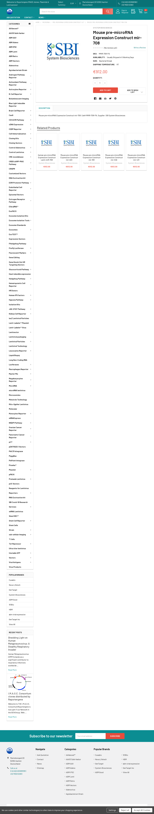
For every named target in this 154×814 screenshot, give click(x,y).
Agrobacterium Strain (18, 70)
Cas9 (11, 115)
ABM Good (13, 600)
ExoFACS (12, 211)
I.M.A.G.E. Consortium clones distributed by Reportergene (19, 696)
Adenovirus (13, 65)
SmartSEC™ (14, 516)
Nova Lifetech (14, 585)
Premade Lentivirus (17, 479)
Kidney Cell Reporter (17, 314)
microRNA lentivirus (17, 390)
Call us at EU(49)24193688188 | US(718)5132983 (18, 771)
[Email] (100, 98)
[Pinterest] (115, 98)
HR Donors (13, 290)
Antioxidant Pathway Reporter (17, 83)
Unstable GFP (14, 553)
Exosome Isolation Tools (19, 220)
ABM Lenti (13, 52)
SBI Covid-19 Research (18, 502)
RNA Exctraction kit (17, 497)
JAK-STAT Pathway (17, 309)
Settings (112, 810)
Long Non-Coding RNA (18, 360)
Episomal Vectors (16, 195)
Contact (28, 17)
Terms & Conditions (24, 805)
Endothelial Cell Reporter (15, 188)
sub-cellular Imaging (17, 534)
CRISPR (12, 169)
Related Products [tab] (48, 128)
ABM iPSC (13, 47)
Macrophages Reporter (18, 369)
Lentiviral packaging (17, 337)
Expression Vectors (17, 239)
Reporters (13, 493)
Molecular (13, 409)
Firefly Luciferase (16, 248)
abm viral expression (17, 614)
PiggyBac (13, 456)
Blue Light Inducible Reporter (17, 104)
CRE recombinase (16, 157)
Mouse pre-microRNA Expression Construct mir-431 (136, 157)
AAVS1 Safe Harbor (17, 33)
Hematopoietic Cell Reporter (17, 284)
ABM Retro (13, 56)
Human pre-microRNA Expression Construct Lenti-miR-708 (47, 157)
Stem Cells (13, 525)
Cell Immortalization (17, 134)
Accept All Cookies (142, 810)
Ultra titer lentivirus (17, 548)
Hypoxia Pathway (16, 300)
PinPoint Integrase (17, 460)
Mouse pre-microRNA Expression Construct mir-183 (91, 157)
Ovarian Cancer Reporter (15, 428)
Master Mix (13, 374)
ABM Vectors (14, 61)
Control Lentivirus (16, 152)
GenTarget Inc (14, 619)
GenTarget (13, 590)
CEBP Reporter (15, 129)
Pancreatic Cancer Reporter (17, 436)
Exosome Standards (17, 225)
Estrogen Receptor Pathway (17, 200)
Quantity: (98, 78)
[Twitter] (110, 98)
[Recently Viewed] (134, 11)
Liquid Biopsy (14, 355)
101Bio (11, 604)
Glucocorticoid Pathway (19, 269)
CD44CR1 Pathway (16, 120)
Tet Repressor (15, 544)
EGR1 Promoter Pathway (19, 183)
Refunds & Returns (94, 805)
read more (12, 670)
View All (12, 624)
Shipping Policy (59, 805)
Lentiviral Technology (18, 346)
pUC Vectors (14, 484)
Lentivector (14, 332)
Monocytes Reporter (17, 413)
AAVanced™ (14, 28)
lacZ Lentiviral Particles (19, 318)
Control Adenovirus (17, 148)
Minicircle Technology (18, 400)
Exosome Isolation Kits (18, 216)
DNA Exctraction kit (17, 178)
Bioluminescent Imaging (19, 99)
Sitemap (40, 768)
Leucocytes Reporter (18, 351)
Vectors (12, 558)
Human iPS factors (16, 295)
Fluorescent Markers (17, 253)
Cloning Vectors (15, 143)
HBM (11, 609)
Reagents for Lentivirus (19, 488)
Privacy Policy (129, 805)
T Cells (12, 539)
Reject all (125, 810)
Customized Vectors (17, 173)
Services (12, 507)
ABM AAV (12, 38)
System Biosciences (17, 595)
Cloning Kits (14, 138)
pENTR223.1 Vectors (17, 447)
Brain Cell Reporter (17, 111)
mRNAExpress (15, 418)
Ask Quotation (13, 17)
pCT (10, 442)
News (41, 17)
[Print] (105, 98)
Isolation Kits (14, 304)
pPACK (11, 474)
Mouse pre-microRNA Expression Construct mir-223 (69, 157)
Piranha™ (12, 465)
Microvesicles (14, 395)
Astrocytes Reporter (17, 89)
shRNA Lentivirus (16, 511)
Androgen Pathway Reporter (17, 76)
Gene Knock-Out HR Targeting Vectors (17, 263)
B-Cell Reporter (15, 94)
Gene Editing (14, 257)
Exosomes (13, 230)
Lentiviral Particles (17, 341)
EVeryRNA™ (13, 207)
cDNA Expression (16, 124)
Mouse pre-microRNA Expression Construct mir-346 (114, 157)
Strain (11, 530)
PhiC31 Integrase (16, 451)
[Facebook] (95, 98)
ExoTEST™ (13, 234)
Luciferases (14, 364)
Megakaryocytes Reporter (16, 379)
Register (125, 12)
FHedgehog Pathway (17, 244)
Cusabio (12, 580)
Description (44, 108)
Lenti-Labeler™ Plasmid (19, 323)
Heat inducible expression (20, 274)
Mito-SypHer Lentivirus (18, 404)
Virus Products (15, 567)
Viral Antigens (15, 562)
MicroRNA (13, 386)
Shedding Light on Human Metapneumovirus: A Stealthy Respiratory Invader (19, 643)
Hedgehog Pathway (17, 279)
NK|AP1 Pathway (15, 423)
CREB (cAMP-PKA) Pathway (16, 162)
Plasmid (12, 470)
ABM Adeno (13, 42)
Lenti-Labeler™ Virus (17, 327)
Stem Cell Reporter (17, 521)
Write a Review (140, 47)
